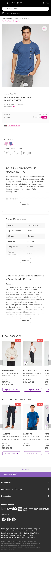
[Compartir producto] (44, 28)
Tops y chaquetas (21, 18)
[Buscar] (4, 9)
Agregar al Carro (11, 390)
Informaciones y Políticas (11, 489)
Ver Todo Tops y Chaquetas (11, 21)
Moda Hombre (7, 18)
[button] (47, 3)
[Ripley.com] (14, 3)
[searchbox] (28, 9)
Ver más (25, 204)
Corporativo (6, 482)
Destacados (6, 496)
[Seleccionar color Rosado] (6, 144)
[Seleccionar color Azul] (11, 144)
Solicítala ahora (14, 126)
